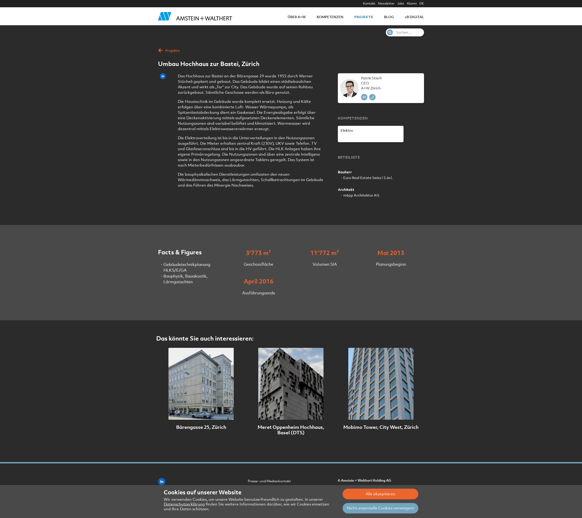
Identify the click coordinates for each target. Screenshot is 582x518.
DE (421, 3)
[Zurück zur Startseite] (195, 16)
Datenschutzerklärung (184, 504)
